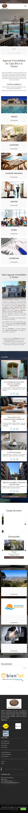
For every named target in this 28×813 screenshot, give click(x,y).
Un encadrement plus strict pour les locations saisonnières (14, 384)
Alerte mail (8, 2)
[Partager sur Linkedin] (16, 53)
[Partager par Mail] (19, 53)
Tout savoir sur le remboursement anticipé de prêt (14, 419)
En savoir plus (14, 120)
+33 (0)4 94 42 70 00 (18, 2)
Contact (18, 28)
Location (9, 28)
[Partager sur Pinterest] (13, 53)
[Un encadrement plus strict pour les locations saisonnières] (14, 370)
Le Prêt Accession (14, 452)
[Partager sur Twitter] (11, 53)
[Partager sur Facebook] (8, 53)
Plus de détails (14, 811)
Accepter (23, 809)
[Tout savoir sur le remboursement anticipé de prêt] (14, 406)
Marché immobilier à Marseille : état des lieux (14, 483)
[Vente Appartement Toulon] (14, 519)
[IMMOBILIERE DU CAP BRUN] (4, 6)
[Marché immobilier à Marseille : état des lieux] (14, 471)
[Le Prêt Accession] (14, 441)
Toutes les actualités (14, 496)
